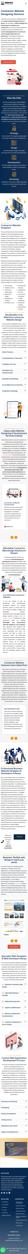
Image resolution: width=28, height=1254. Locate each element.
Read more (9, 526)
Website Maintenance (21, 1220)
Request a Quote (8, 62)
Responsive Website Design (21, 1217)
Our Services (5, 1204)
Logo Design (19, 1225)
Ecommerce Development (19, 1202)
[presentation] (12, 537)
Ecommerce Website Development (12, 504)
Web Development (21, 1211)
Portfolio (4, 1209)
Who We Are (5, 1201)
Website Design (20, 1208)
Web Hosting (19, 1222)
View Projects (14, 946)
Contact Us (5, 1212)
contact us (18, 883)
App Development (20, 1205)
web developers (7, 455)
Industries (4, 1207)
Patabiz (6, 934)
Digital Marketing (20, 1213)
